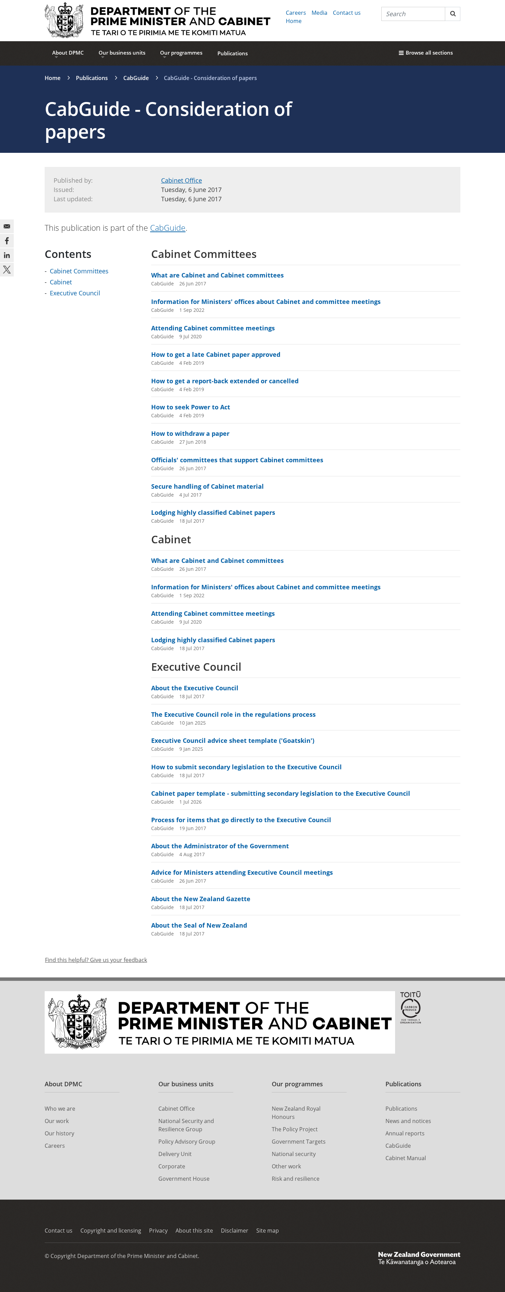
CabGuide (136, 78)
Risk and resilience (295, 1178)
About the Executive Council (194, 688)
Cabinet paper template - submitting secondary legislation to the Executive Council (280, 793)
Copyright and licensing (110, 1230)
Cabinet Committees (79, 271)
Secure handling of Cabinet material (207, 486)
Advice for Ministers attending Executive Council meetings (242, 872)
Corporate (171, 1166)
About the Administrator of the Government (220, 846)
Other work (286, 1166)
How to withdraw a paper (190, 433)
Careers (296, 12)
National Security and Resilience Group (186, 1125)
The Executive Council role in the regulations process (233, 714)
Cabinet (61, 282)
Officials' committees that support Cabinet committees (237, 460)
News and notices (408, 1121)
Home (294, 21)
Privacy (158, 1230)
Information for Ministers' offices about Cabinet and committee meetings (266, 301)
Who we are (60, 1108)
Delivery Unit (175, 1154)
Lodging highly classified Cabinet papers (213, 512)
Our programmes (181, 52)
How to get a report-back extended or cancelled (225, 381)
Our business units (122, 52)
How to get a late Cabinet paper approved (215, 354)
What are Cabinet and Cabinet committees (217, 275)
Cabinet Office (181, 180)
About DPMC (68, 52)
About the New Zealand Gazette (200, 899)
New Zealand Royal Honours (296, 1113)
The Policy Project (295, 1129)
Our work (57, 1121)
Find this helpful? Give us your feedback (96, 960)
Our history (59, 1133)
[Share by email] (7, 226)
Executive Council (75, 293)
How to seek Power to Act (190, 407)
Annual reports (405, 1133)
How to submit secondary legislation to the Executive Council (246, 767)
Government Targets (299, 1141)
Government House (184, 1178)
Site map (267, 1230)
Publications (232, 53)
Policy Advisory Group (186, 1141)
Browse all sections (429, 52)
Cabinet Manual (405, 1158)
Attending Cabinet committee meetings (213, 328)
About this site (194, 1230)
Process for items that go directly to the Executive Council (241, 820)
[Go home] (157, 20)
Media (319, 12)
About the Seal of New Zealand (199, 925)
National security (294, 1154)
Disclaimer (234, 1230)
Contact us (347, 12)
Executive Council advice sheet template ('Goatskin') (232, 740)
